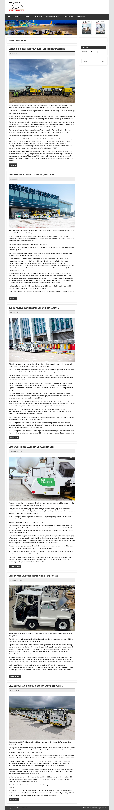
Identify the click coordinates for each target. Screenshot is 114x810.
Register (27, 17)
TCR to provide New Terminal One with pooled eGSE (34, 307)
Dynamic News (103, 807)
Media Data (38, 17)
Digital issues (68, 17)
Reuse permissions (22, 807)
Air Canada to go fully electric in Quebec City (31, 174)
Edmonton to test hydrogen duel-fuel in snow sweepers (37, 48)
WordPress (93, 807)
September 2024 (15, 566)
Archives (84, 52)
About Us (17, 17)
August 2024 (13, 799)
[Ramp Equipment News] (16, 10)
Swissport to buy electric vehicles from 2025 (32, 446)
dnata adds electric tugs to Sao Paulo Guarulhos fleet (36, 685)
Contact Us (81, 17)
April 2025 (13, 165)
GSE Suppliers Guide (52, 17)
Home (8, 17)
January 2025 (14, 437)
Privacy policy (10, 807)
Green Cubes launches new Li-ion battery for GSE (33, 575)
